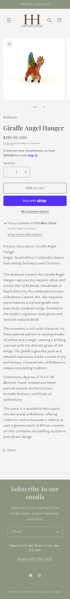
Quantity (9, 163)
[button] (9, 20)
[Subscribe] (57, 532)
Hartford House (28, 592)
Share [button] (11, 450)
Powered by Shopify (49, 592)
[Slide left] (26, 107)
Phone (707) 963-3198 (35, 559)
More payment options (35, 211)
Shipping (8, 143)
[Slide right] (44, 107)
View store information (24, 234)
